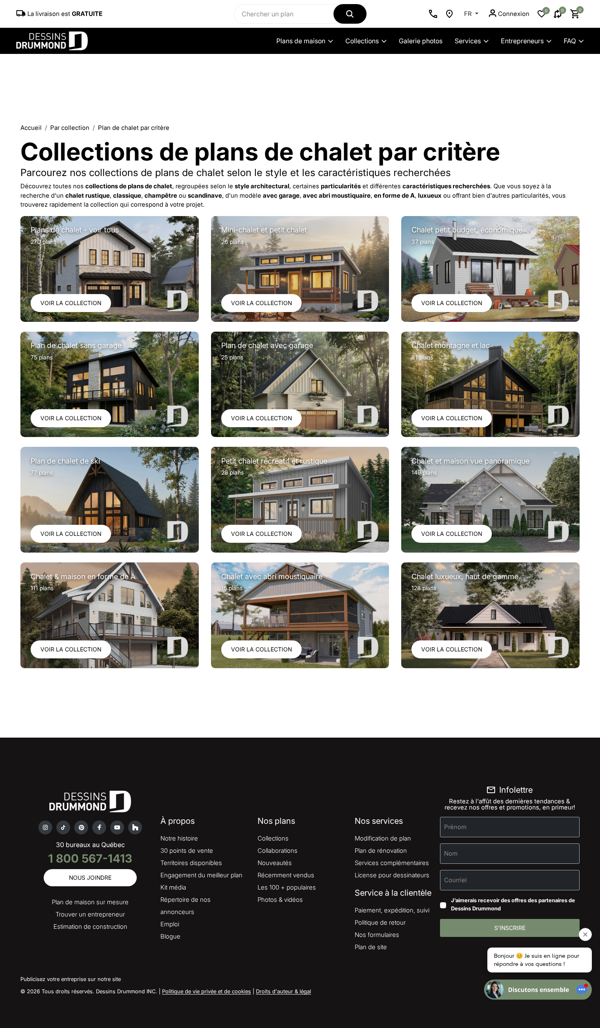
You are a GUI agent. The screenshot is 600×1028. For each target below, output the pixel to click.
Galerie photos (420, 41)
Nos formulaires (377, 935)
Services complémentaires (392, 863)
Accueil (31, 128)
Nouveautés (275, 863)
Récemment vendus (286, 875)
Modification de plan (383, 838)
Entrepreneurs (522, 41)
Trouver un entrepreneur (90, 914)
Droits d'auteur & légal (283, 991)
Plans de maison (300, 41)
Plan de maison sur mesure (90, 902)
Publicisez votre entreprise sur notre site (70, 979)
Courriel (455, 880)
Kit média (173, 887)
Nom (451, 853)
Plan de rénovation (381, 850)
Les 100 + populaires (287, 887)
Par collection (69, 128)
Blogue (170, 936)
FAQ (570, 41)
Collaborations (278, 850)
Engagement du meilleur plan (201, 875)
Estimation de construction (90, 926)
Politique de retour (380, 922)
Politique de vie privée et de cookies (206, 991)
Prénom (455, 827)
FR (468, 14)
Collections (362, 41)
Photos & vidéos (280, 899)
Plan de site (371, 947)
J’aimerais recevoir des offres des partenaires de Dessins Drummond (513, 904)
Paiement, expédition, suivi (392, 910)
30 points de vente (186, 850)
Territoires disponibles (191, 863)
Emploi (169, 924)
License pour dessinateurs (392, 875)
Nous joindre (90, 877)
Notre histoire (179, 838)
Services (468, 41)
